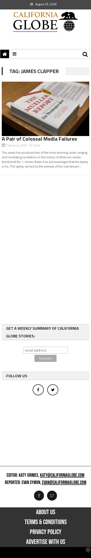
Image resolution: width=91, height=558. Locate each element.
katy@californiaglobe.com (62, 475)
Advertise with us (45, 542)
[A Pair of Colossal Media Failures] (45, 109)
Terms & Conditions (46, 522)
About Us (45, 512)
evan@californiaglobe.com (64, 483)
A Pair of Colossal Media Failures (39, 139)
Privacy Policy (45, 532)
